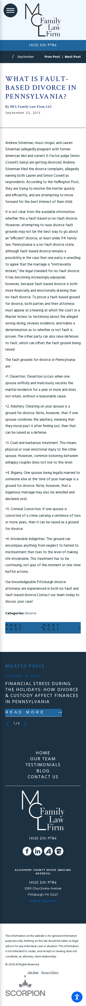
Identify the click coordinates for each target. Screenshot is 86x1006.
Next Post (52, 627)
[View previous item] (7, 723)
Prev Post (14, 627)
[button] (76, 996)
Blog (43, 771)
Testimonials (43, 765)
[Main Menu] (10, 10)
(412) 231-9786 (43, 44)
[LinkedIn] (37, 851)
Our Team (43, 759)
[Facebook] (27, 851)
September (25, 57)
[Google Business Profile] (59, 851)
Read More (25, 712)
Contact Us (43, 777)
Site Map (33, 972)
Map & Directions (43, 901)
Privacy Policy (49, 972)
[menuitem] (43, 753)
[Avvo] (48, 851)
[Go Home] (8, 57)
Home (43, 753)
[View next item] (25, 723)
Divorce (30, 613)
